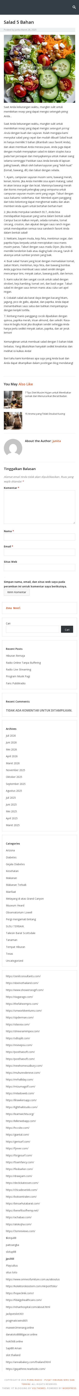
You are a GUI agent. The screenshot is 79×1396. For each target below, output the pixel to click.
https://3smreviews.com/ (20, 1231)
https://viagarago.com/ (19, 997)
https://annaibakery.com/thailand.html (28, 1362)
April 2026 (12, 756)
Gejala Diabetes (15, 864)
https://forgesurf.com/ (19, 1155)
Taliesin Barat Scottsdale (20, 933)
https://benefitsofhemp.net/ (22, 1210)
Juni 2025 (11, 804)
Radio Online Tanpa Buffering (23, 662)
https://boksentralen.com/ (21, 1196)
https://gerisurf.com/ (18, 1141)
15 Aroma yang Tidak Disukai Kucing (45, 413)
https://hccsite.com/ (17, 1127)
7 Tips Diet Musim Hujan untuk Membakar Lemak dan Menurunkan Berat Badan (48, 394)
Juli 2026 (11, 735)
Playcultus (12, 1265)
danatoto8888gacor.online (21, 1334)
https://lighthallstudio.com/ (21, 1107)
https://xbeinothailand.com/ (22, 983)
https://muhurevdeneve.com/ (23, 1072)
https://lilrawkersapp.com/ (21, 1100)
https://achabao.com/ (18, 1217)
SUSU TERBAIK (15, 926)
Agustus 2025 (14, 790)
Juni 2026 (11, 742)
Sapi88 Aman (13, 1348)
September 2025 (16, 784)
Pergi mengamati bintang (21, 919)
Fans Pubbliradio (16, 683)
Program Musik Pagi (18, 676)
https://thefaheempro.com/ (22, 1004)
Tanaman (11, 940)
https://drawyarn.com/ (19, 1176)
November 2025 (15, 770)
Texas (9, 953)
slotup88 (11, 1251)
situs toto (11, 1272)
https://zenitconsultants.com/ (23, 976)
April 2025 (12, 818)
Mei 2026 (11, 749)
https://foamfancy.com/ (20, 1162)
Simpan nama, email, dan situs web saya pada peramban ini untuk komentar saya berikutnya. (35, 584)
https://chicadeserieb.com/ (21, 1190)
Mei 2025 (11, 811)
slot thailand (13, 1355)
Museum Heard (15, 905)
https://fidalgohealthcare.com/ (24, 1300)
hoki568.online (14, 1341)
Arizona (10, 850)
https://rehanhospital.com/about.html (28, 1307)
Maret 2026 (13, 763)
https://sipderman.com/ (20, 1017)
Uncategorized (14, 960)
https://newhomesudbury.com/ (24, 1065)
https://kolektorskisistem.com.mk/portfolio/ (31, 1286)
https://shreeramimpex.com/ (23, 1031)
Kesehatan (12, 871)
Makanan (11, 878)
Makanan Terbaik (16, 885)
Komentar (11, 488)
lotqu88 (11, 1238)
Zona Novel (13, 608)
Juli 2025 (11, 797)
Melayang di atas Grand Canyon (25, 898)
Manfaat (11, 892)
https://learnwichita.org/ (20, 1114)
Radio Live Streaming (18, 669)
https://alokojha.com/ (18, 1224)
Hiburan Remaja (15, 655)
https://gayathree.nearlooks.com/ (25, 1369)
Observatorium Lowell (19, 912)
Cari (8, 623)
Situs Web (10, 561)
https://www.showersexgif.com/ (25, 990)
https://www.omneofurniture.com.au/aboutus (33, 1279)
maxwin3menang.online (20, 1327)
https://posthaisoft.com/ (20, 1052)
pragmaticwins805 (17, 1320)
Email (8, 546)
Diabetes (11, 857)
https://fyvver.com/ (17, 1148)
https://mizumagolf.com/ (20, 1086)
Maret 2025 (13, 825)
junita (18, 29)
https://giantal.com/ (17, 1134)
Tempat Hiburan (15, 947)
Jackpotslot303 (15, 1314)
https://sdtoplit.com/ (18, 1038)
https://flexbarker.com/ (19, 1169)
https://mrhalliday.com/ (19, 1079)
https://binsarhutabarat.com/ (23, 1203)
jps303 (10, 1258)
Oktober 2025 (14, 777)
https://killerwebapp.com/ (21, 1121)
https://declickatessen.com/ (22, 1183)
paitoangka (12, 1245)
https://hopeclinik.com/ (19, 1293)
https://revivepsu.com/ (19, 1045)
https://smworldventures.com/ (24, 1010)
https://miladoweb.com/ (20, 1093)
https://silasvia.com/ (18, 1024)
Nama (9, 531)
